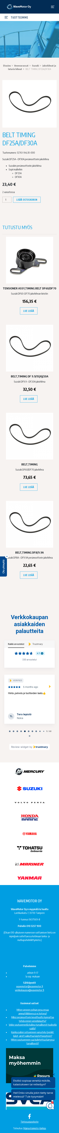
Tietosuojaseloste (29, 1121)
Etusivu (7, 65)
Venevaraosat (21, 65)
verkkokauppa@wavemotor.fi (29, 990)
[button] (3, 567)
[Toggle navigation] (52, 6)
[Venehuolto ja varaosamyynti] (19, 6)
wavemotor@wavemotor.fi (29, 986)
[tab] (10, 731)
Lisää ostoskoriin (26, 199)
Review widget (20, 746)
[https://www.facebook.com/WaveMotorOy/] (29, 1116)
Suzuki (35, 65)
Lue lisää (28, 310)
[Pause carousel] (29, 736)
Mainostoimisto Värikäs (34, 1128)
